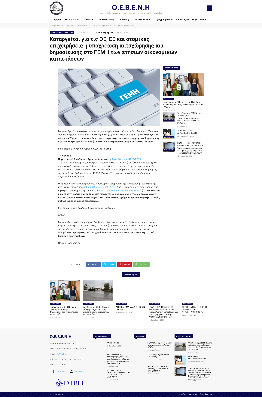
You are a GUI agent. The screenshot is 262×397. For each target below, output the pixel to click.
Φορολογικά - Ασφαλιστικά (66, 25)
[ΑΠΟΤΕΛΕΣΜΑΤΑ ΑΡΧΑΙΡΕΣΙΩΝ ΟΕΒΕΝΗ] (169, 134)
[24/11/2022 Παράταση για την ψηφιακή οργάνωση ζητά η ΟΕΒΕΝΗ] (139, 346)
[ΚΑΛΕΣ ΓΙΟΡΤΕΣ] (99, 346)
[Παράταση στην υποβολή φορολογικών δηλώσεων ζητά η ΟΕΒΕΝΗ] (139, 370)
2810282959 (75, 359)
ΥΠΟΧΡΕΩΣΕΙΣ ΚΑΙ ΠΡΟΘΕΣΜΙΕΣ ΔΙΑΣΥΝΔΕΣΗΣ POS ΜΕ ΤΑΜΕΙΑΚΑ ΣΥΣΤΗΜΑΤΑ (118, 373)
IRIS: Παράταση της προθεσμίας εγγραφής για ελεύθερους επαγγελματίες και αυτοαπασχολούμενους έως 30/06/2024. (118, 359)
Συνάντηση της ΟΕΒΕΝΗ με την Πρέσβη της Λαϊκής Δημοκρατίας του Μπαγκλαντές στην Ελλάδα (183, 104)
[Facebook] (53, 371)
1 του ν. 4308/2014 (130, 190)
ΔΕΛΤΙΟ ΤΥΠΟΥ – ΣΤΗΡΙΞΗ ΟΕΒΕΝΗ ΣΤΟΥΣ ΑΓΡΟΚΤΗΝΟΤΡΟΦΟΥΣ (194, 309)
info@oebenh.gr (63, 353)
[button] (209, 8)
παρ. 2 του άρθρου (109, 190)
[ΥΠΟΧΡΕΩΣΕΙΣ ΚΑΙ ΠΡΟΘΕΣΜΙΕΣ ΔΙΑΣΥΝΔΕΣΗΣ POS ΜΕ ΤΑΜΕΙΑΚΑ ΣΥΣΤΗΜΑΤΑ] (99, 374)
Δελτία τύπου (168, 99)
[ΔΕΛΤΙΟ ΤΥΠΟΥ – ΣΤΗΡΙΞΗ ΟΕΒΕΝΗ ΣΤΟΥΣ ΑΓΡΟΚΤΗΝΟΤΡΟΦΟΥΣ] (197, 290)
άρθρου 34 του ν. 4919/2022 (125, 159)
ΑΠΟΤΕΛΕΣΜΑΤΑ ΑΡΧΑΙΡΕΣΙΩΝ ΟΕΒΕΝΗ (187, 131)
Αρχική (52, 25)
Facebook (61, 371)
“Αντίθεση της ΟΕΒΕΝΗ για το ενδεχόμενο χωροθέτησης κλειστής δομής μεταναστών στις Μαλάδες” (189, 118)
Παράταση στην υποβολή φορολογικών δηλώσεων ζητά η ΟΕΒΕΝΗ (158, 368)
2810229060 (60, 359)
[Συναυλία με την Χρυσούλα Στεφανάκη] (139, 358)
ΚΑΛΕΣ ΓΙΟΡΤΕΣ (113, 343)
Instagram (79, 371)
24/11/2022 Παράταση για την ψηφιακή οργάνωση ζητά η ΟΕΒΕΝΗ (160, 345)
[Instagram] (71, 371)
